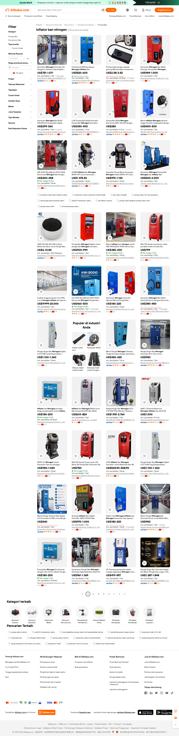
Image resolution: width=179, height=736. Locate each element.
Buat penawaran (81, 667)
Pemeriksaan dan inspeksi (50, 682)
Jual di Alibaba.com (152, 662)
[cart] (136, 10)
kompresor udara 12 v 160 (151, 632)
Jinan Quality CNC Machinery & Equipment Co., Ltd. (155, 311)
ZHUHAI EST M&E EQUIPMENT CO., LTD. (52, 78)
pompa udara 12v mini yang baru (146, 195)
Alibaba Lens (20, 712)
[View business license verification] (113, 732)
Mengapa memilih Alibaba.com (17, 662)
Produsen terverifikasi (84, 662)
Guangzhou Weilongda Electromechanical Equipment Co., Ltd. (155, 257)
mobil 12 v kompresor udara (44, 632)
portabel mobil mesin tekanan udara (53, 195)
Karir (7, 677)
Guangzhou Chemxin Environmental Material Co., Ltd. (52, 255)
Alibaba (39, 25)
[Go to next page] (124, 594)
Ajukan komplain (116, 672)
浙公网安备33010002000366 (132, 732)
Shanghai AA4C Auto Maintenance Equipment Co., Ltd (121, 132)
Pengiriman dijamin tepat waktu (52, 672)
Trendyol (117, 724)
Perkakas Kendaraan (86, 25)
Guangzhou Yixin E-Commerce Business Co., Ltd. (121, 80)
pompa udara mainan (19, 632)
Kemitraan (148, 682)
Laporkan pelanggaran (119, 689)
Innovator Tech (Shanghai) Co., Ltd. (51, 363)
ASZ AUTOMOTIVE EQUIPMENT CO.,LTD (86, 132)
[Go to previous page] (82, 594)
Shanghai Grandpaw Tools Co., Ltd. (51, 422)
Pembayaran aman (47, 662)
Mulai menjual (149, 667)
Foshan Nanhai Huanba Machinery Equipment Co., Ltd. (52, 186)
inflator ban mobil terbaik (105, 644)
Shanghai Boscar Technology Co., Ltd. (121, 363)
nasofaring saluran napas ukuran (122, 632)
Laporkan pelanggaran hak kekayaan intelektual (124, 683)
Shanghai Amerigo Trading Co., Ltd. (154, 78)
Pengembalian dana (117, 677)
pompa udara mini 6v (60, 638)
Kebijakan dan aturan (48, 687)
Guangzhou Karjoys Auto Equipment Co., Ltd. (86, 80)
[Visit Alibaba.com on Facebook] (145, 692)
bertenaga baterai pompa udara (52, 201)
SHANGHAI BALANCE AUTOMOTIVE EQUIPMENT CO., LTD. (86, 183)
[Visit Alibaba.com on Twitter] (156, 692)
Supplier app (85, 712)
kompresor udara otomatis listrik (88, 638)
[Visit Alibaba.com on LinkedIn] (151, 692)
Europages (127, 724)
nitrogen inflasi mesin (37, 638)
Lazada (89, 724)
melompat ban (16, 638)
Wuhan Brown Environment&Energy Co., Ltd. (155, 363)
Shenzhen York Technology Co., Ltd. (86, 311)
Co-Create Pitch (12, 667)
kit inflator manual (105, 201)
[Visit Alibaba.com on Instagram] (161, 692)
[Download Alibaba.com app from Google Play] (165, 712)
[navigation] (20, 309)
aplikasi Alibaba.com (126, 712)
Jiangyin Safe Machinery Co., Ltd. (153, 183)
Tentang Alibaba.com (14, 656)
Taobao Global (100, 724)
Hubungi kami (115, 667)
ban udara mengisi (120, 195)
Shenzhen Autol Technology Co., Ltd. (86, 255)
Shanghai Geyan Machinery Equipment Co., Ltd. (121, 183)
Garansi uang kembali (48, 667)
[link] (175, 711)
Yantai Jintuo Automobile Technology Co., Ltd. (52, 132)
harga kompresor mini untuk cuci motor (25, 644)
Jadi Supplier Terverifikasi (154, 677)
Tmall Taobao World (77, 724)
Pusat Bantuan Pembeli (119, 662)
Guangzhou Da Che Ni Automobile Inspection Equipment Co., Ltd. (121, 257)
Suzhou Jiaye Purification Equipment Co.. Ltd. (52, 309)
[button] (103, 10)
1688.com (63, 724)
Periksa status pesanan (153, 672)
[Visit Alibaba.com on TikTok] (172, 692)
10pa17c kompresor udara (81, 201)
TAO (110, 724)
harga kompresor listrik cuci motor (154, 638)
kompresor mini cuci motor (78, 644)
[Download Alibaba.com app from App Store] (145, 712)
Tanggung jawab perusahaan (16, 672)
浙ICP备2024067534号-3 (156, 732)
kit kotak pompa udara (70, 206)
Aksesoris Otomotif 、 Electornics (60, 25)
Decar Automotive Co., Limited (84, 420)
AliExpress (52, 724)
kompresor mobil (54, 644)
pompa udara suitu (47, 206)
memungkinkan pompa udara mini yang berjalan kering (82, 632)
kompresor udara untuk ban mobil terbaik (90, 195)
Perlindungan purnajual (49, 677)
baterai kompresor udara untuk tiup (121, 638)
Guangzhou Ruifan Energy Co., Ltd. (120, 309)
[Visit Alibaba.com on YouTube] (166, 692)
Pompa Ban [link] (102, 25)
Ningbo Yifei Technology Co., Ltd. (153, 132)
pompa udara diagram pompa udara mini (135, 201)
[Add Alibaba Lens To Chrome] (46, 712)
